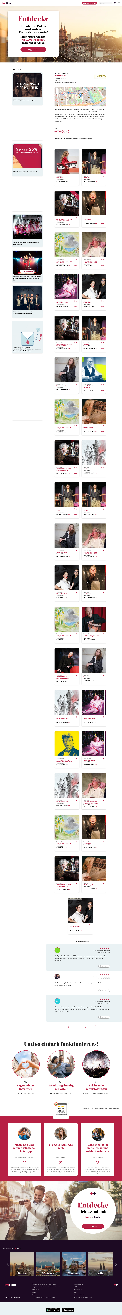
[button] (101, 3)
